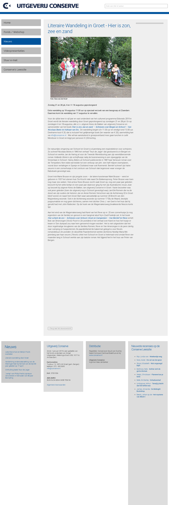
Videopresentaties (14, 50)
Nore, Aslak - (149, 360)
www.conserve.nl (95, 355)
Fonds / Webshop (14, 32)
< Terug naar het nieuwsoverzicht (60, 328)
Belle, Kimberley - (149, 380)
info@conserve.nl (58, 135)
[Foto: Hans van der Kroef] (91, 97)
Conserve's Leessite (15, 69)
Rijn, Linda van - (149, 356)
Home (7, 22)
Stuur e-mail (10, 60)
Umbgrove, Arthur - (150, 384)
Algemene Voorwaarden (56, 385)
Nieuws (8, 41)
